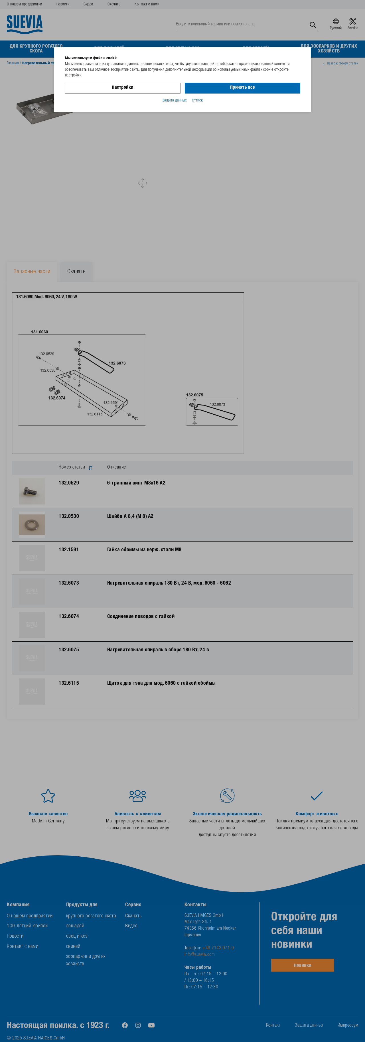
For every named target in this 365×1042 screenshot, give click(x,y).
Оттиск (197, 101)
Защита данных (174, 101)
